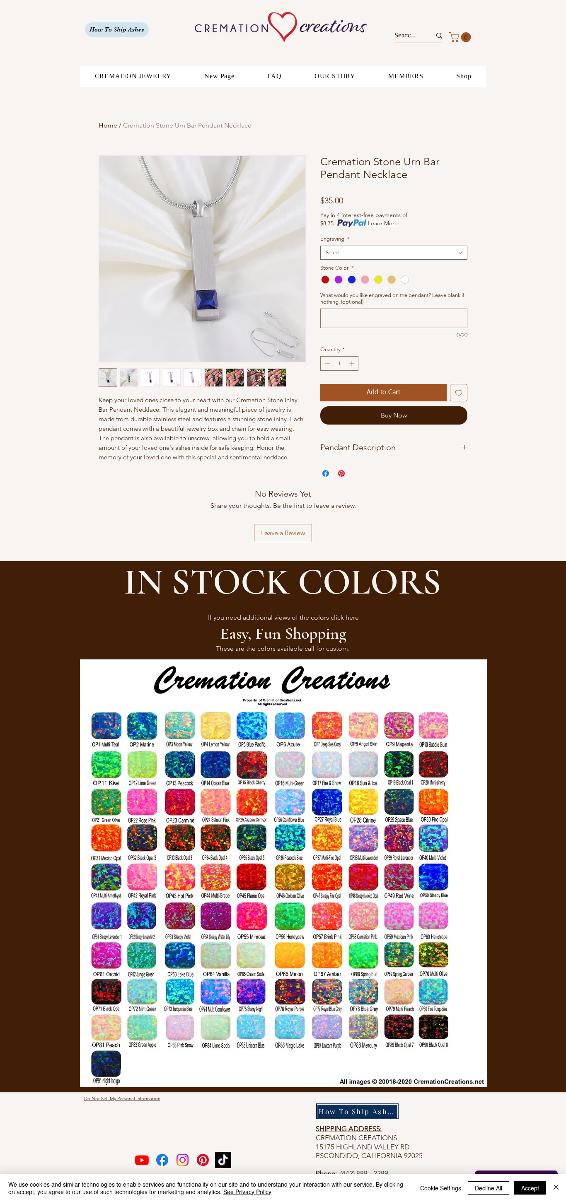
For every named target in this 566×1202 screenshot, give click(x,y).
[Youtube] (142, 1160)
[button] (461, 37)
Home (108, 125)
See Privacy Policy (247, 1192)
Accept (530, 1188)
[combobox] (393, 253)
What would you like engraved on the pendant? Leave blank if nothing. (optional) (392, 298)
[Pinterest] (203, 1160)
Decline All (488, 1188)
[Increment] (353, 364)
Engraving (335, 239)
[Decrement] (326, 364)
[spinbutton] (339, 364)
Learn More (383, 223)
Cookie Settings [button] (440, 1188)
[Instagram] (182, 1160)
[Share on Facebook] (326, 473)
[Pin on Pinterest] (341, 473)
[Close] (556, 1187)
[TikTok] (223, 1160)
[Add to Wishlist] (458, 392)
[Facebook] (162, 1160)
